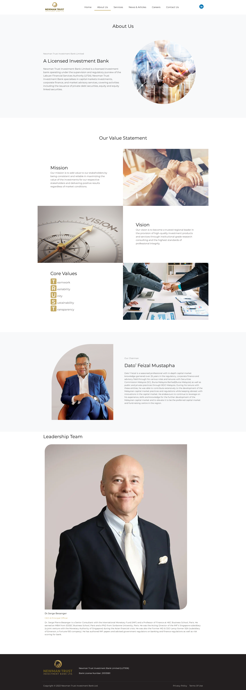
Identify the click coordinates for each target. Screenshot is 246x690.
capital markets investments (95, 79)
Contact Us (172, 7)
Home (88, 7)
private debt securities (85, 86)
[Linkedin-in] (201, 6)
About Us (102, 7)
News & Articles (137, 7)
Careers (156, 7)
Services (118, 7)
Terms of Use (196, 685)
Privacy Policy (180, 685)
